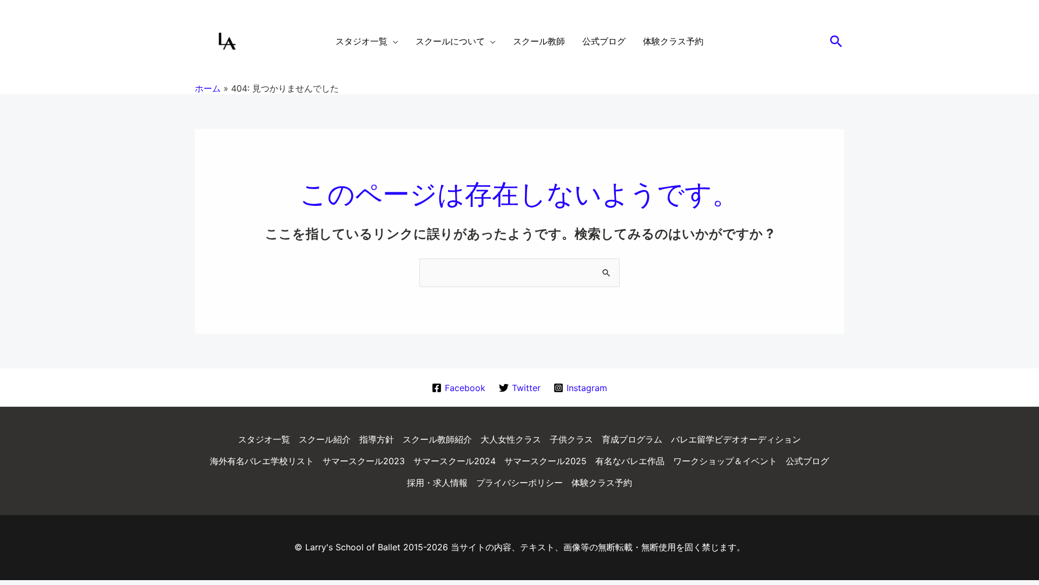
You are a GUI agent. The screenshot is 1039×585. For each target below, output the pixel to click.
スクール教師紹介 (437, 439)
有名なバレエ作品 (630, 461)
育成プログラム (632, 439)
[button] (836, 41)
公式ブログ (807, 461)
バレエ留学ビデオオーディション (736, 439)
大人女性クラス (511, 439)
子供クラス (571, 439)
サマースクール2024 (454, 461)
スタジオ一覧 (264, 439)
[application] (392, 41)
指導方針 (376, 439)
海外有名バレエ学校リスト (262, 461)
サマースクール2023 (364, 461)
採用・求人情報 (437, 482)
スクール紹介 (325, 439)
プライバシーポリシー (519, 482)
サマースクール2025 (545, 461)
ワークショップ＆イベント (725, 461)
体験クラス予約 (601, 482)
